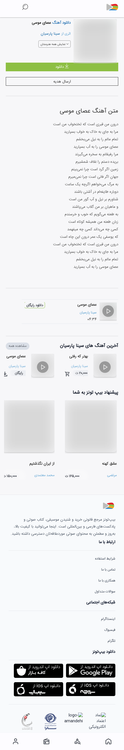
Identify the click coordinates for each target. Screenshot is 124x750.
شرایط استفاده (105, 559)
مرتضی (112, 475)
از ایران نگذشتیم (42, 464)
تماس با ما (108, 570)
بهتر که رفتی (78, 356)
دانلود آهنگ (61, 23)
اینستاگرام (108, 619)
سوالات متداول (105, 591)
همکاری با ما (106, 580)
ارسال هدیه (62, 81)
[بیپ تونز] (114, 7)
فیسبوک (109, 630)
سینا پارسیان (50, 34)
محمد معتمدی (44, 475)
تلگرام (111, 641)
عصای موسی (87, 305)
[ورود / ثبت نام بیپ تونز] (15, 741)
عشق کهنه (109, 464)
